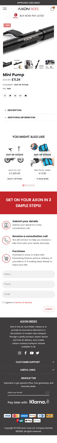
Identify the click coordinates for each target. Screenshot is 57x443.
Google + (20, 95)
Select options (14, 179)
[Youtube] (31, 353)
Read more (44, 179)
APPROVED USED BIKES (28, 2)
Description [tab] (14, 110)
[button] (23, 185)
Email (25, 95)
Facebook (5, 95)
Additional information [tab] (21, 117)
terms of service (23, 302)
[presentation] (6, 40)
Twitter (10, 95)
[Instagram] (19, 353)
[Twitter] (37, 353)
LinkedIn (15, 95)
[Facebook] (25, 353)
